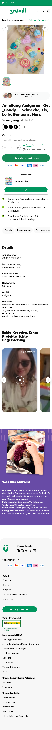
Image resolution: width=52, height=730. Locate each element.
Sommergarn (8, 702)
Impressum (7, 598)
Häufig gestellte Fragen (14, 648)
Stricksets (7, 686)
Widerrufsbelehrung (12, 667)
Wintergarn (8, 706)
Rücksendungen (10, 653)
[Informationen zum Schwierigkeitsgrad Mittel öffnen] (32, 120)
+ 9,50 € (26, 189)
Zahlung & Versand (12, 639)
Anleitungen (19, 20)
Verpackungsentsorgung (14, 594)
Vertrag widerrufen (20, 609)
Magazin (6, 589)
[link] (26, 184)
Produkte (6, 20)
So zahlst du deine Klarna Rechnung (20, 644)
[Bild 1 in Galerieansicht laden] (6, 82)
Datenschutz (8, 662)
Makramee (7, 711)
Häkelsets (7, 682)
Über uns (6, 580)
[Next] (48, 380)
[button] (4, 11)
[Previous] (3, 380)
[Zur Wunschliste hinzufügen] (45, 28)
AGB (4, 671)
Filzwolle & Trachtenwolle (15, 715)
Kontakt (6, 657)
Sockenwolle (8, 697)
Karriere (6, 585)
